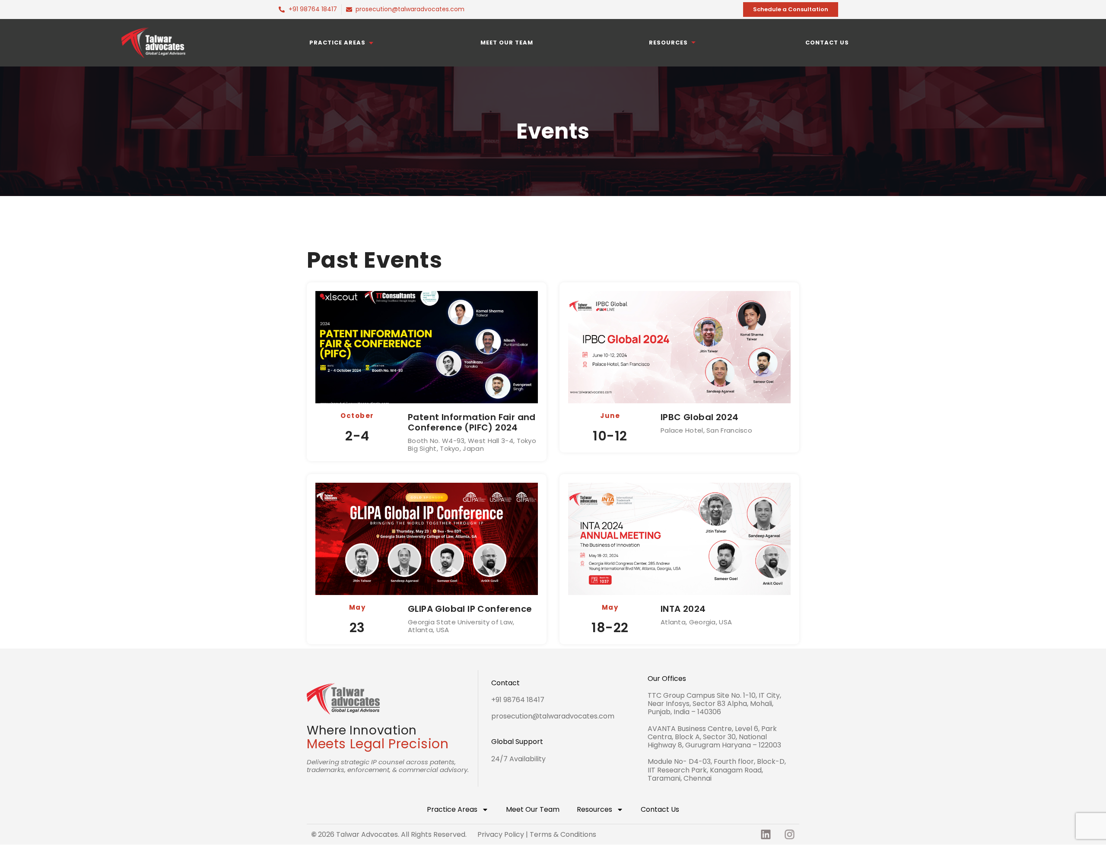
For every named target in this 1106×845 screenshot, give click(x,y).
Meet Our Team (532, 809)
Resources (594, 809)
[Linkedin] (765, 834)
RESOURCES (668, 42)
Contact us (827, 42)
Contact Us (660, 809)
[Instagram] (789, 834)
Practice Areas (337, 42)
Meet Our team (506, 42)
